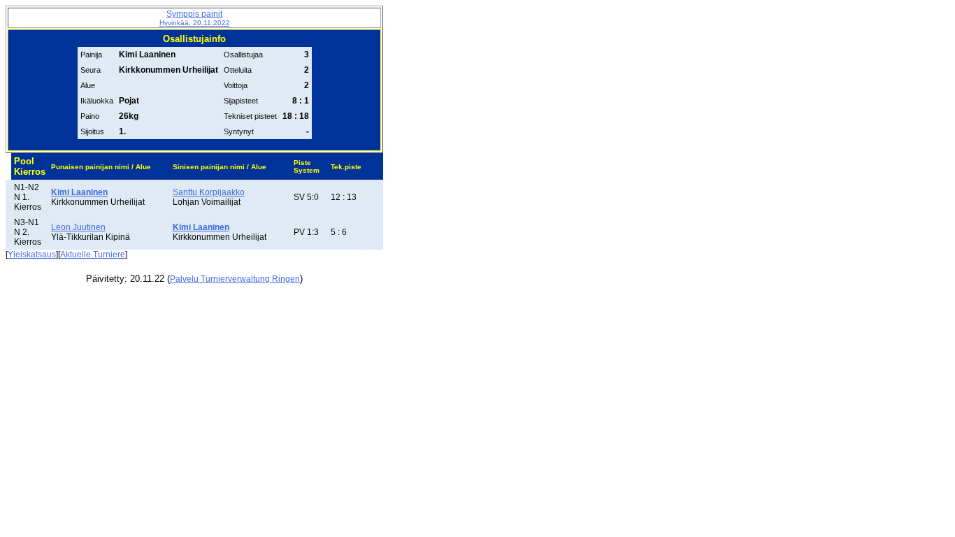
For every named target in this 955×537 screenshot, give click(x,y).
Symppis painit (194, 18)
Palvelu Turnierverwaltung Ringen (235, 279)
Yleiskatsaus (32, 254)
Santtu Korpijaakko (209, 192)
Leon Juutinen (78, 227)
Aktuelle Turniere (92, 254)
